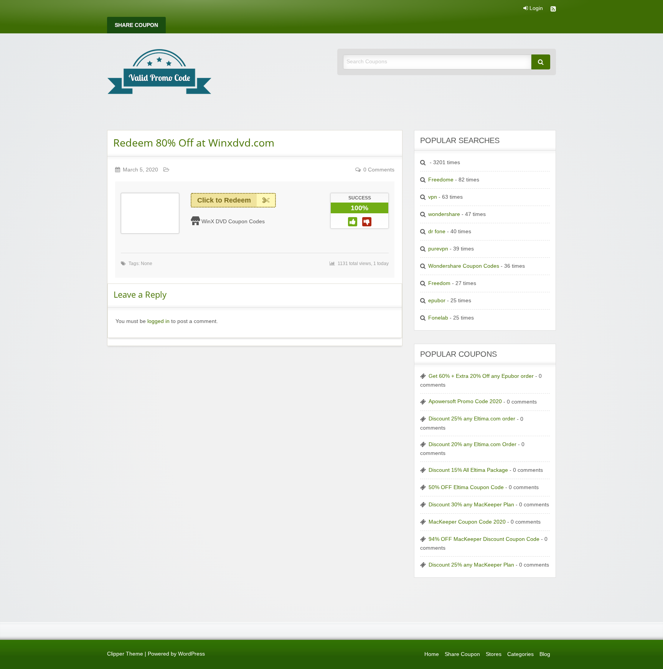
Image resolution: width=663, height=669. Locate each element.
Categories (520, 654)
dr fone (436, 231)
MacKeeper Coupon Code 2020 (467, 522)
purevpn (438, 249)
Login (535, 8)
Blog (544, 654)
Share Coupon (136, 25)
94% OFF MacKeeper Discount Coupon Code (484, 539)
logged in (158, 321)
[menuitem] (136, 25)
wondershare (444, 214)
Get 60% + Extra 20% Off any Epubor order (481, 376)
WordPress (191, 654)
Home (431, 654)
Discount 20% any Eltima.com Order (472, 444)
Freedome (441, 180)
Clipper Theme (125, 654)
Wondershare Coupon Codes (463, 266)
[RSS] (553, 10)
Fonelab (438, 318)
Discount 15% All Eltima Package (468, 470)
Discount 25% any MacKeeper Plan (471, 565)
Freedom (439, 283)
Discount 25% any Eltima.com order (472, 419)
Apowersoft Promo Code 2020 (465, 401)
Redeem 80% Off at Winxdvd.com (193, 142)
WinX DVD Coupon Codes (233, 221)
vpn (432, 197)
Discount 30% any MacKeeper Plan (471, 505)
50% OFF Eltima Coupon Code (466, 487)
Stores (493, 654)
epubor (436, 300)
